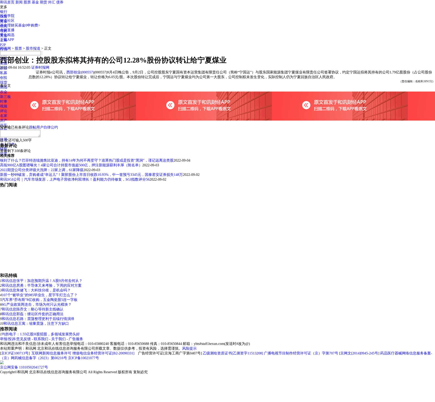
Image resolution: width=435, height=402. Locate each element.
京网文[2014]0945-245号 (359, 353)
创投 (3, 78)
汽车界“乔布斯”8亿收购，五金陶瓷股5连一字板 (39, 300)
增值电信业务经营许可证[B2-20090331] (103, 353)
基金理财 (7, 25)
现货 (3, 82)
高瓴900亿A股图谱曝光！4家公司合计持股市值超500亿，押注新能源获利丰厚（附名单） (71, 165)
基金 (35, 2)
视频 (3, 106)
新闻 (19, 2)
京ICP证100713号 (15, 353)
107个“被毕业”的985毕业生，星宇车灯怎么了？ (39, 295)
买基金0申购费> (27, 25)
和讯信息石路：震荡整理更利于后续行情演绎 (38, 319)
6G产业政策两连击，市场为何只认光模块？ (37, 304)
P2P (3, 45)
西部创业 (73, 72)
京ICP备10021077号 (83, 358)
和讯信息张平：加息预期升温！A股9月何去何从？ (42, 281)
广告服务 (76, 339)
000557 (87, 72)
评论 (3, 111)
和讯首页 (7, 2)
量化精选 (7, 35)
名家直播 (7, 30)
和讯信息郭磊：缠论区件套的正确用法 (32, 314)
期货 (43, 2)
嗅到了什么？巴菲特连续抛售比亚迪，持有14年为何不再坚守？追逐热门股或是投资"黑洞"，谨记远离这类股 (87, 160)
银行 (3, 12)
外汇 (51, 2)
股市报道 (33, 48)
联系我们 (41, 339)
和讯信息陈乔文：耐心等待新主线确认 (32, 309)
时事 (3, 101)
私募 (3, 73)
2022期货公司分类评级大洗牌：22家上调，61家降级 (41, 170)
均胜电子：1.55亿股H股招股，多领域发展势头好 (41, 334)
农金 (3, 92)
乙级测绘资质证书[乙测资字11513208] (233, 353)
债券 (59, 2)
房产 (3, 120)
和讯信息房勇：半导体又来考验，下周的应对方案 (42, 285)
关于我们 (58, 339)
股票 (27, 2)
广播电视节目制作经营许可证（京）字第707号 (301, 353)
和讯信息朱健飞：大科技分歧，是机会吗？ (36, 290)
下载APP (7, 39)
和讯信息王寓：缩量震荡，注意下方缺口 (36, 323)
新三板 (5, 97)
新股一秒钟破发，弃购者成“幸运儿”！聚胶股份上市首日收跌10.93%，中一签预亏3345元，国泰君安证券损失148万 (91, 175)
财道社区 (7, 20)
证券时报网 (40, 67)
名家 (3, 116)
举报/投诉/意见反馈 (15, 339)
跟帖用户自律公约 (43, 127)
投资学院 (7, 16)
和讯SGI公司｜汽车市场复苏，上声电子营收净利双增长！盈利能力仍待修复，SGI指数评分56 (75, 179)
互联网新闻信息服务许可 (51, 353)
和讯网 (5, 48)
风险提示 (189, 348)
